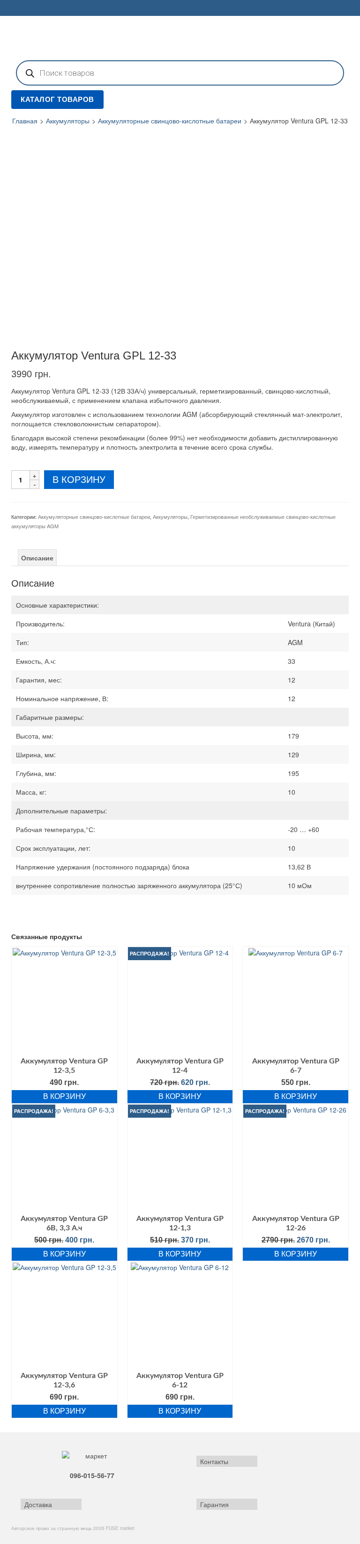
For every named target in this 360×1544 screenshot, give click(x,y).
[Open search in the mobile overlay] (180, 73)
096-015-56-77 (92, 1475)
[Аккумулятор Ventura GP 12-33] (81, 194)
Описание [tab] (37, 557)
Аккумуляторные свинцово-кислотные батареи (169, 120)
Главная (25, 120)
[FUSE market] (180, 37)
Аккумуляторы (68, 120)
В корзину (78, 479)
